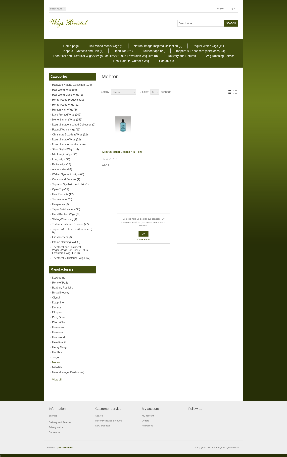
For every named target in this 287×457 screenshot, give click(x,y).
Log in (233, 8)
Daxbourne (58, 277)
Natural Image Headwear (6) (69, 144)
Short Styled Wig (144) (65, 149)
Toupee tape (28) (154, 51)
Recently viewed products (108, 420)
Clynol (56, 297)
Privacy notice (56, 427)
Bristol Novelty (60, 292)
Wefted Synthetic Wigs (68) (68, 174)
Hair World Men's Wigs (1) (106, 46)
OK (143, 234)
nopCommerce (65, 447)
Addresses (147, 425)
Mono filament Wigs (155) (67, 119)
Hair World (58, 337)
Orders (145, 420)
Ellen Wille (58, 322)
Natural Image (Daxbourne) (68, 372)
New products (102, 425)
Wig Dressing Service (220, 56)
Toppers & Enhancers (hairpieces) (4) (200, 51)
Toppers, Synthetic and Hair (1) (82, 51)
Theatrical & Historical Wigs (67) (71, 258)
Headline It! (59, 342)
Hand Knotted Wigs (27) (66, 214)
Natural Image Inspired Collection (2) (158, 46)
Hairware (57, 332)
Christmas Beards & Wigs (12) (70, 134)
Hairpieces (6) (60, 204)
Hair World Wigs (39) (64, 89)
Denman (57, 307)
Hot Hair (57, 352)
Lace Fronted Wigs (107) (66, 114)
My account (148, 415)
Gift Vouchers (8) (62, 237)
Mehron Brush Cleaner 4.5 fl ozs (122, 151)
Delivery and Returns (182, 56)
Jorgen (56, 357)
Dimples (57, 312)
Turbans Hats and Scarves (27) (70, 224)
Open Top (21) (123, 51)
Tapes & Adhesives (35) (66, 209)
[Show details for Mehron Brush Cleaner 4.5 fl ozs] (123, 124)
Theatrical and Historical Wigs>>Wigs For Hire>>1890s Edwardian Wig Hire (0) (105, 56)
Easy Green (59, 317)
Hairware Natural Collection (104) (72, 84)
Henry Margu (59, 347)
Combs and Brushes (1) (66, 179)
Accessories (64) (62, 169)
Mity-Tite (57, 367)
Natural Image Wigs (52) (66, 139)
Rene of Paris (60, 282)
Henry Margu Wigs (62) (65, 104)
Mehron (56, 362)
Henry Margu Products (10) (68, 99)
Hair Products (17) (63, 194)
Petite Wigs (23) (61, 164)
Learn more (143, 239)
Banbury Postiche (62, 287)
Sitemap (53, 415)
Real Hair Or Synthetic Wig (131, 61)
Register (221, 8)
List (235, 92)
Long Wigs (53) (61, 159)
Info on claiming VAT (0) (66, 242)
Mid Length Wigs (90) (64, 154)
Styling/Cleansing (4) (64, 219)
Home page (71, 46)
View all (57, 379)
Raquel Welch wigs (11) (208, 46)
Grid (229, 92)
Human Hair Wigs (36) (65, 109)
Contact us (54, 432)
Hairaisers (58, 327)
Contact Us (166, 61)
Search (99, 415)
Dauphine (58, 302)
